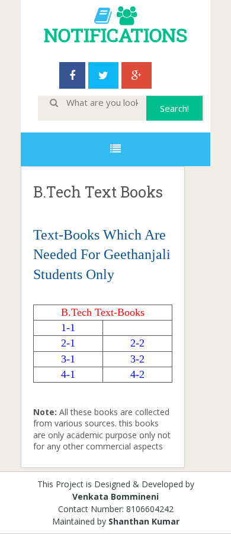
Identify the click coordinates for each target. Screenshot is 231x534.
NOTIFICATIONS (115, 34)
